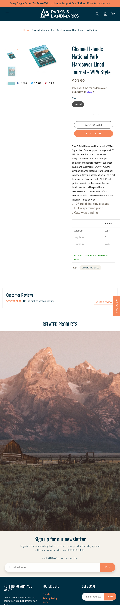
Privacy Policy (50, 598)
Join (108, 567)
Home (26, 30)
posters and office (90, 267)
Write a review (104, 301)
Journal (78, 104)
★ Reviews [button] (116, 306)
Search (46, 594)
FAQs (45, 602)
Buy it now (93, 133)
